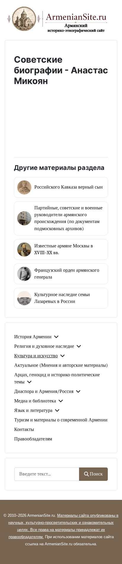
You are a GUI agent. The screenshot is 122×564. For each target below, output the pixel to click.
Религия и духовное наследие (44, 346)
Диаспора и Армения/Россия (43, 391)
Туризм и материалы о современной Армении (60, 420)
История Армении (33, 336)
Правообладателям (33, 439)
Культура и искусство (36, 355)
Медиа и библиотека (35, 401)
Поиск (96, 474)
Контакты (24, 429)
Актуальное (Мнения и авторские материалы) (61, 365)
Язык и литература (33, 410)
